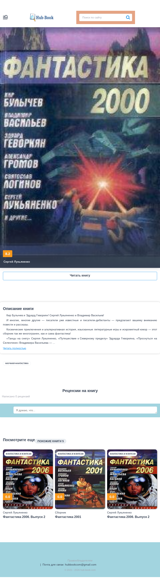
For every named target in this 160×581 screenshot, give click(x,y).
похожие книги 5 (50, 441)
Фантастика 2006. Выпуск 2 (24, 517)
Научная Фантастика (16, 363)
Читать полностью (14, 348)
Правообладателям (80, 560)
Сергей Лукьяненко (17, 261)
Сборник (60, 512)
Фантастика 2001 (68, 517)
